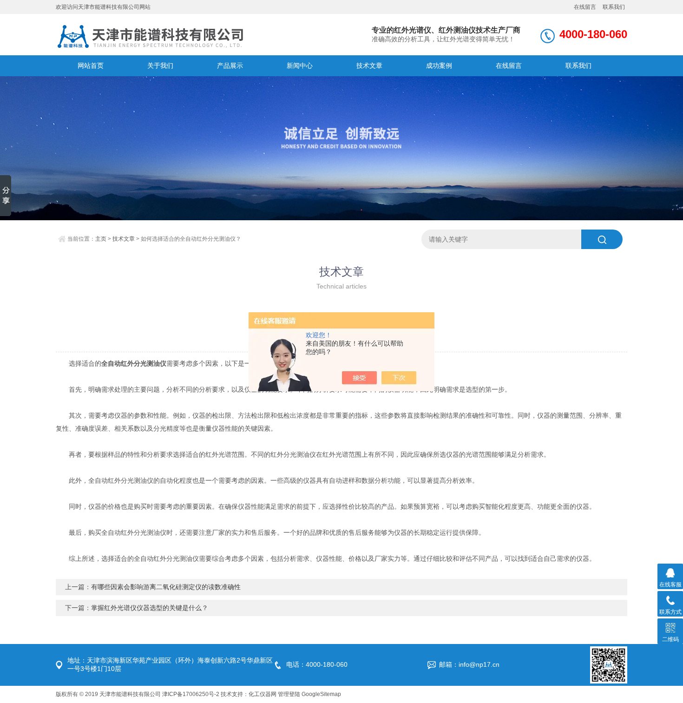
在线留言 (585, 7)
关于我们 (160, 65)
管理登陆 (289, 694)
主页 (100, 239)
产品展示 (230, 65)
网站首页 (91, 65)
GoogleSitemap (321, 694)
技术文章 (369, 65)
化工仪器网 (262, 694)
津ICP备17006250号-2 (190, 694)
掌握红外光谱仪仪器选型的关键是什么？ (149, 607)
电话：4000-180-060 (317, 664)
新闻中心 (300, 65)
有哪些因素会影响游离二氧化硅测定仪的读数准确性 (166, 587)
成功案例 (439, 65)
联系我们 (614, 7)
